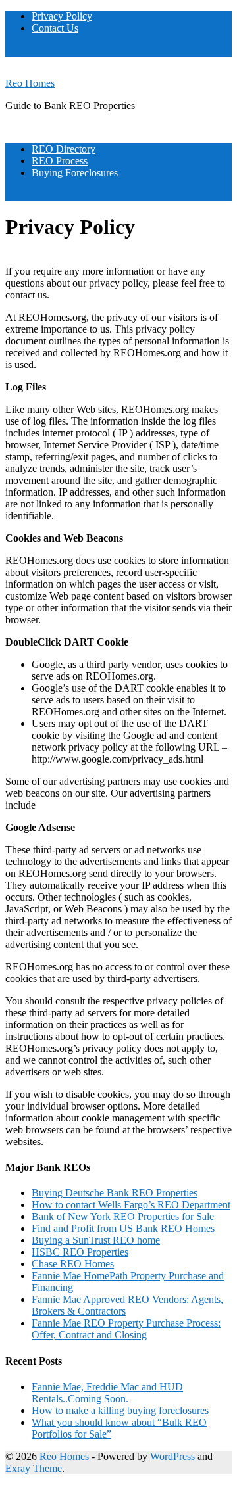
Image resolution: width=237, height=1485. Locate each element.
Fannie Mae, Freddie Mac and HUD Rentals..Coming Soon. (107, 1392)
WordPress (172, 1456)
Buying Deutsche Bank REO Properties (115, 1192)
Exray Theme (33, 1468)
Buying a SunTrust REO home (96, 1240)
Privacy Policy (62, 16)
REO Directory (63, 148)
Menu (17, 50)
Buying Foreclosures (75, 172)
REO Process (60, 160)
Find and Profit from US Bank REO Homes (123, 1228)
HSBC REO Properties (80, 1252)
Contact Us (55, 28)
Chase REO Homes (73, 1263)
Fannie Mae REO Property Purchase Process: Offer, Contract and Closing (126, 1328)
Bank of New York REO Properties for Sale (123, 1216)
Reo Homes (30, 83)
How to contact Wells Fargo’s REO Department (131, 1204)
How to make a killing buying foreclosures (120, 1410)
